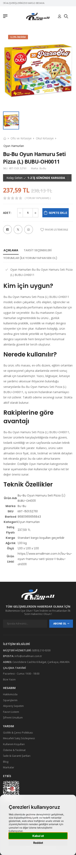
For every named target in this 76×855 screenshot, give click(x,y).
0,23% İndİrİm (18, 36)
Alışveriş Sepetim (13, 706)
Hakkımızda (10, 694)
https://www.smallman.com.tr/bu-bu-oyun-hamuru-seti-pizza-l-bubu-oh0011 (45, 559)
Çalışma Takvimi (14, 668)
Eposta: (8, 656)
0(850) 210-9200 (41, 650)
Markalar (8, 767)
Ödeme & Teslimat (14, 750)
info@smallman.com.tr (28, 656)
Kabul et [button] (38, 836)
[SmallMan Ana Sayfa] (38, 16)
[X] (18, 229)
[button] (6, 16)
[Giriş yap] (59, 16)
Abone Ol (59, 623)
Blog (5, 761)
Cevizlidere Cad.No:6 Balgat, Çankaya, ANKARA (41, 662)
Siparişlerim (10, 700)
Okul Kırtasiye (45, 138)
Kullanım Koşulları (14, 744)
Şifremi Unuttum (13, 717)
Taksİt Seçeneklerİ (37, 250)
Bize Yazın (9, 679)
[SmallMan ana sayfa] (38, 594)
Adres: (7, 662)
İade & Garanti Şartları (16, 756)
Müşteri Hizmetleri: (17, 650)
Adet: (7, 213)
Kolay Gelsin (14, 177)
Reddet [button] (38, 842)
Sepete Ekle (58, 212)
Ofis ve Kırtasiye (21, 138)
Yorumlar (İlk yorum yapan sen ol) (30, 258)
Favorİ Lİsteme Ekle (56, 230)
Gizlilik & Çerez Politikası (18, 732)
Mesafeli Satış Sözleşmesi (19, 738)
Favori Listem (11, 712)
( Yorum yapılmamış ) (38, 198)
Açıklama (10, 250)
